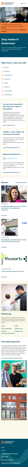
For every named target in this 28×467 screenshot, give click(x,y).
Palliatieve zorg (19, 331)
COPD (16, 326)
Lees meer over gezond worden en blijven (11, 358)
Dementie (3, 331)
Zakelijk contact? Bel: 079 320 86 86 (10, 463)
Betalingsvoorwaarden (7, 460)
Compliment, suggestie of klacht (9, 453)
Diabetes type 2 (19, 328)
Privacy (3, 450)
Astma (3, 326)
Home (2, 447)
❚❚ (25, 20)
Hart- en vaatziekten (6, 328)
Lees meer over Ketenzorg (8, 333)
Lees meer (4, 215)
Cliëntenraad (4, 457)
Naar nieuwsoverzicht (21, 182)
